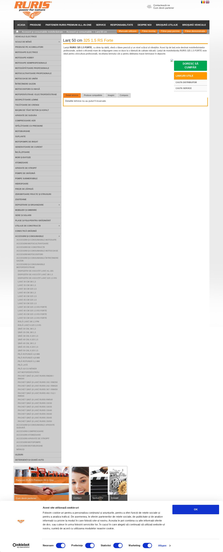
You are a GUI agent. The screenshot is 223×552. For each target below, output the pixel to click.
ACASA (21, 25)
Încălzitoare (22, 152)
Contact (77, 498)
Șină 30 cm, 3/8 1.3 (27, 329)
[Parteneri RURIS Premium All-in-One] (41, 475)
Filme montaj (148, 31)
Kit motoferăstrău (28, 372)
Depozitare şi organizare (29, 205)
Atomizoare (21, 163)
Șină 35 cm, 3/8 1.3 (27, 332)
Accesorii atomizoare (28, 435)
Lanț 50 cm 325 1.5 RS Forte (32, 318)
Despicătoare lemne (26, 100)
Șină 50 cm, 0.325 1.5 (28, 350)
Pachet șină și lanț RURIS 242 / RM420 (38, 386)
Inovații (114, 498)
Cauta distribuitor (186, 82)
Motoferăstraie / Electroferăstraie (36, 94)
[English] (207, 1)
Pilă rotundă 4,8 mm (29, 358)
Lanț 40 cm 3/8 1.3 (27, 293)
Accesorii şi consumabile (29, 236)
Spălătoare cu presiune (29, 126)
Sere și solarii (23, 215)
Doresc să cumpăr (191, 65)
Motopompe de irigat (26, 142)
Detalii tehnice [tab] (72, 95)
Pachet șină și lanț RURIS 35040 (35, 414)
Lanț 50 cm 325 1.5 (27, 303)
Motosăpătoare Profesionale (32, 68)
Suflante (20, 136)
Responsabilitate (121, 25)
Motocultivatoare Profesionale (33, 73)
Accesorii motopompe (28, 442)
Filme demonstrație (195, 31)
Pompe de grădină (25, 173)
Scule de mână (23, 42)
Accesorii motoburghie (29, 446)
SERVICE (101, 25)
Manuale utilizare (127, 31)
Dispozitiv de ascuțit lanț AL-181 (36, 271)
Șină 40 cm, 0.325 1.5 (28, 339)
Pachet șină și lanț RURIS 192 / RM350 (38, 382)
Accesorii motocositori (29, 254)
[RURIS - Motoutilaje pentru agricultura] (33, 10)
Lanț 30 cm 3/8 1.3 (27, 282)
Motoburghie (22, 131)
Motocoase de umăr (26, 79)
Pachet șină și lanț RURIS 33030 (35, 403)
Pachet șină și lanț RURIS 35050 (35, 421)
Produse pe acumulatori (29, 47)
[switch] (90, 545)
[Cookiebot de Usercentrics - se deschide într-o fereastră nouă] (21, 545)
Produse (35, 25)
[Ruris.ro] (17, 31)
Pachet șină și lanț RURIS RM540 (35, 399)
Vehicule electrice (26, 36)
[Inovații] (118, 485)
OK (196, 509)
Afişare (162, 545)
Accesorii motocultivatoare (32, 243)
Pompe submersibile (26, 178)
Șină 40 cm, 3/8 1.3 (27, 343)
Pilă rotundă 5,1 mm (29, 361)
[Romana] (203, 1)
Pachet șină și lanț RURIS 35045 (35, 418)
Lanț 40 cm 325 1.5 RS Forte (32, 311)
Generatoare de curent (28, 147)
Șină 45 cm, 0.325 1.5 (28, 347)
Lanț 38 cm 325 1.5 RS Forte (32, 307)
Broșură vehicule (194, 25)
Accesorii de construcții (30, 247)
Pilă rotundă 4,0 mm (29, 354)
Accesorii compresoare (30, 431)
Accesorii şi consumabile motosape (36, 240)
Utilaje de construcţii (27, 226)
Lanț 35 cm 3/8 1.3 (27, 285)
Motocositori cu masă (27, 89)
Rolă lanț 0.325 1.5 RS (29, 325)
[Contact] (80, 485)
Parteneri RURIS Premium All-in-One (35, 480)
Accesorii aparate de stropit (32, 438)
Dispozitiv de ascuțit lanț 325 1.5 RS (37, 278)
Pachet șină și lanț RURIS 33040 (35, 410)
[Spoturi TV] (99, 485)
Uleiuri (19, 455)
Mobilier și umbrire (26, 210)
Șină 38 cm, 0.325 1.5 (28, 336)
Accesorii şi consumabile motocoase (37, 251)
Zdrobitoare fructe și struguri (33, 194)
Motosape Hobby (24, 58)
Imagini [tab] (111, 95)
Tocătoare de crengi (27, 105)
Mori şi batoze (23, 157)
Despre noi (144, 25)
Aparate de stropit (26, 168)
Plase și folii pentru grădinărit (33, 220)
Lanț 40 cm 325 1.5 (27, 296)
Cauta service (184, 88)
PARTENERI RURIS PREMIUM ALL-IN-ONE (68, 25)
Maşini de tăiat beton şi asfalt (32, 110)
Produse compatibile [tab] (93, 95)
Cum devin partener (163, 8)
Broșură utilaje (167, 25)
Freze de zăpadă (24, 189)
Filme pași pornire (170, 31)
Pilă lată (23, 365)
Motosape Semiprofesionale (31, 63)
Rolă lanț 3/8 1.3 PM (28, 321)
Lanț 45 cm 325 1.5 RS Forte (32, 314)
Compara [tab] (124, 95)
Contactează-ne (161, 5)
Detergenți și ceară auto (29, 460)
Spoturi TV (97, 498)
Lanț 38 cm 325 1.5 (27, 289)
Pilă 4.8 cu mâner (27, 369)
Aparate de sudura (26, 115)
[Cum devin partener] (41, 493)
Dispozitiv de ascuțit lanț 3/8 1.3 (35, 274)
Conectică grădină (26, 231)
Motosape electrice (26, 52)
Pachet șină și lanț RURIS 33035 (35, 407)
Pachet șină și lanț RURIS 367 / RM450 (38, 389)
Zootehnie (20, 199)
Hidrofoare (21, 184)
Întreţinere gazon (25, 84)
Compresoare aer (25, 121)
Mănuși (20, 449)
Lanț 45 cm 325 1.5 (27, 300)
